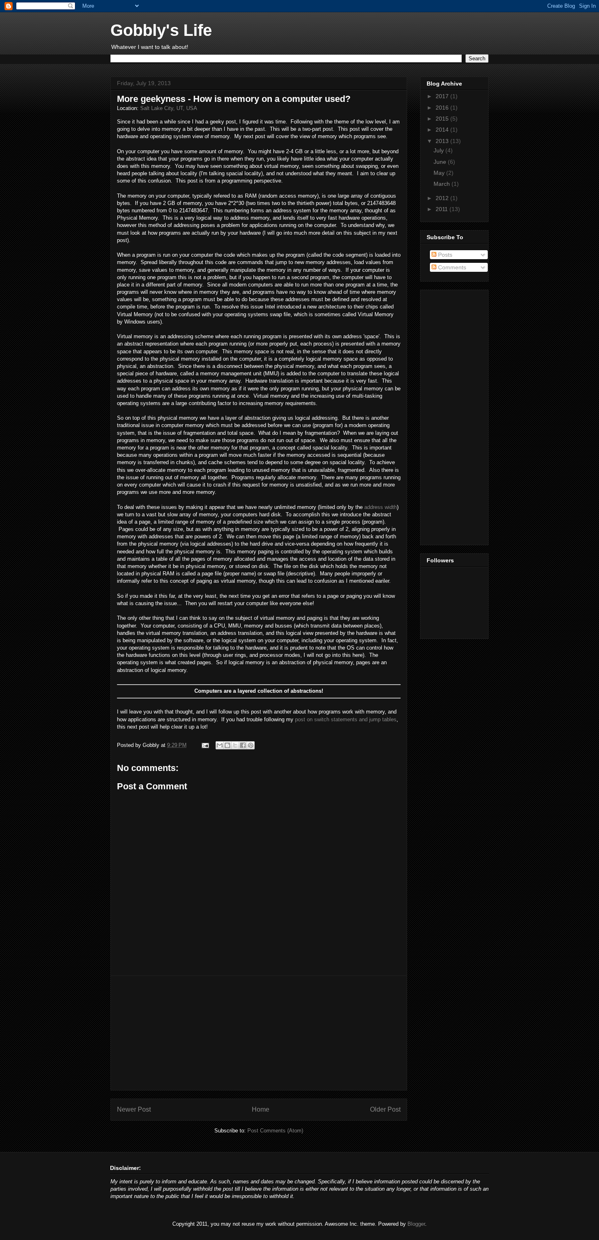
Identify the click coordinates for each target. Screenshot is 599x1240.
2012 (443, 198)
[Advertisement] (259, 1033)
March (442, 184)
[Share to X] (235, 745)
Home (260, 1109)
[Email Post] (205, 745)
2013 (443, 141)
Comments (451, 267)
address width (380, 507)
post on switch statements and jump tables (345, 719)
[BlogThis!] (227, 745)
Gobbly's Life (161, 30)
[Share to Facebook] (243, 745)
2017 (443, 96)
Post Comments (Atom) (275, 1131)
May (440, 173)
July (439, 150)
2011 (442, 209)
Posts (444, 254)
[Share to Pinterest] (251, 745)
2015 (443, 118)
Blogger (416, 1224)
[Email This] (220, 745)
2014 (443, 129)
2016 (443, 107)
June (441, 162)
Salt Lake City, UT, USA (168, 108)
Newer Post (134, 1109)
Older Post (385, 1109)
